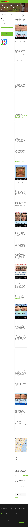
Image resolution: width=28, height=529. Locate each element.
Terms (2, 514)
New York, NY (9, 9)
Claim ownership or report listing (6, 27)
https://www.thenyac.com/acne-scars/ (19, 161)
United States (5, 9)
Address (3, 20)
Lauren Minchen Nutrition (7, 32)
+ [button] (15, 438)
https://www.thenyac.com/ (24, 460)
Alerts (3, 24)
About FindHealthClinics (5, 513)
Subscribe (25, 475)
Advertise (16, 513)
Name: (16, 483)
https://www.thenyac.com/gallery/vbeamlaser (20, 387)
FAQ (2, 517)
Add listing (16, 514)
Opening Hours (4, 23)
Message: (16, 488)
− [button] (15, 439)
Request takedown (5, 28)
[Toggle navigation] (26, 1)
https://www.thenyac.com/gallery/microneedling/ (21, 115)
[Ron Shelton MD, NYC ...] (20, 444)
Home (2, 9)
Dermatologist (4, 48)
